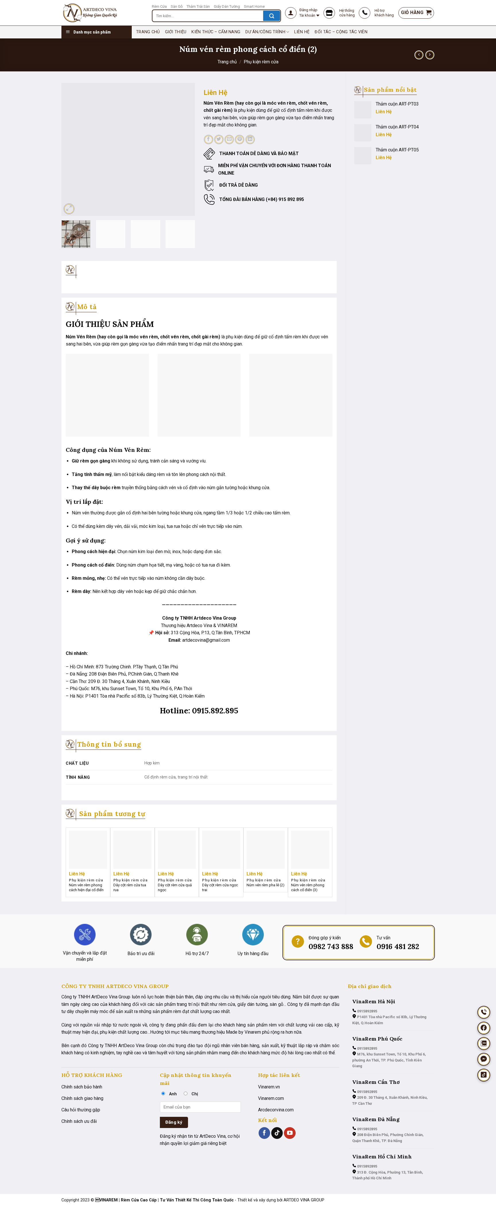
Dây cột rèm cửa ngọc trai (220, 887)
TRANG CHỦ (148, 32)
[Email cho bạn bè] (229, 139)
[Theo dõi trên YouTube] (289, 1133)
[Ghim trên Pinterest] (239, 139)
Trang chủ (227, 62)
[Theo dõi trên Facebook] (264, 1133)
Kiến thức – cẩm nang (215, 32)
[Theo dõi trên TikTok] (277, 1133)
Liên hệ (301, 32)
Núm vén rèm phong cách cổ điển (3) (307, 887)
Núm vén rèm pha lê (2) (265, 885)
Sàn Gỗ (177, 6)
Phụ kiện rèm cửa (261, 62)
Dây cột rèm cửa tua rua (129, 887)
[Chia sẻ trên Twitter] (219, 139)
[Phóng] (69, 208)
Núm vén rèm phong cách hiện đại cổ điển (86, 887)
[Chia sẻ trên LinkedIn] (250, 139)
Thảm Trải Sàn (198, 6)
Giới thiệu (176, 32)
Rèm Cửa (159, 6)
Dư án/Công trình (265, 32)
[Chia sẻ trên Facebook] (208, 139)
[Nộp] (271, 16)
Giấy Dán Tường (227, 6)
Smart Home (254, 6)
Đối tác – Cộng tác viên (341, 32)
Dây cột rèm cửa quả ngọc (175, 887)
